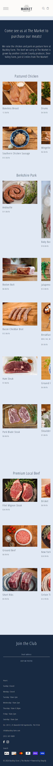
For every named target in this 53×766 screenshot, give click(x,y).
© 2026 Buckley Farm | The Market (16, 760)
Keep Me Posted (26, 661)
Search (5, 748)
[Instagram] (7, 741)
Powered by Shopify (38, 760)
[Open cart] (48, 8)
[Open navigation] (6, 8)
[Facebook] (4, 741)
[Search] (43, 8)
